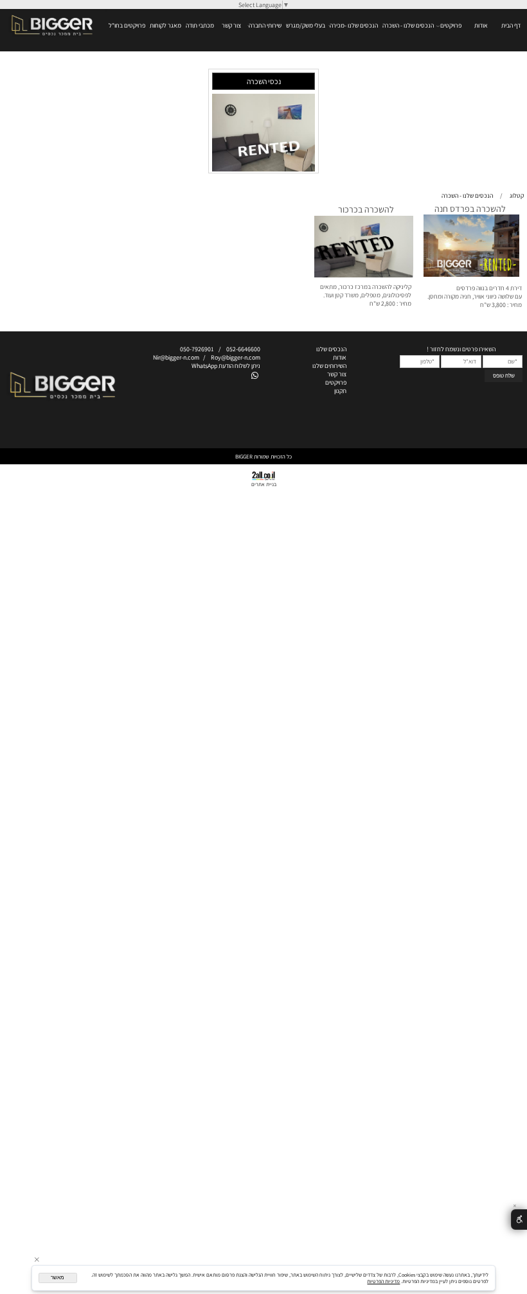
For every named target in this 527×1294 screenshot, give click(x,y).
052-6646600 (243, 349)
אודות (481, 25)
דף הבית (511, 25)
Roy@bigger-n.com (235, 357)
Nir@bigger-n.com (176, 357)
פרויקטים (450, 25)
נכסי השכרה (264, 81)
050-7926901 (194, 349)
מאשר (57, 1278)
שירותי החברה (265, 25)
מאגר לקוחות (165, 25)
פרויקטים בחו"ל (127, 25)
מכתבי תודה (200, 25)
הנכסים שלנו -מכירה (354, 25)
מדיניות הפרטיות (383, 1281)
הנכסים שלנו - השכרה (408, 25)
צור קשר (231, 25)
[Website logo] (52, 35)
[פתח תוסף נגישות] (519, 1219)
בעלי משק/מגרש (305, 25)
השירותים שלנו (329, 366)
